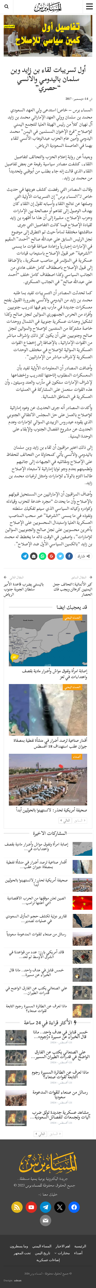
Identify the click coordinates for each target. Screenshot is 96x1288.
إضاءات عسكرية (48, 1260)
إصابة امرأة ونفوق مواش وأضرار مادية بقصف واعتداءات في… (36, 846)
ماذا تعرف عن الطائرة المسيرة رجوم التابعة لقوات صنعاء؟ (36, 1008)
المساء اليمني (72, 617)
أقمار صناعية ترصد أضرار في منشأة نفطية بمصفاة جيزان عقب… (36, 864)
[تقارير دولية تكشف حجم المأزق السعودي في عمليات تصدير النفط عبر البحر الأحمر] (82, 921)
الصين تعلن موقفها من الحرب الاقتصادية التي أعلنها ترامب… (36, 900)
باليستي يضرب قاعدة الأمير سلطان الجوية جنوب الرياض (24, 589)
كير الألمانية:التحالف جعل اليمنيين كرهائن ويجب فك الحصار (72, 589)
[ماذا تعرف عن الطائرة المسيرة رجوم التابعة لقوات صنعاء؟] (82, 1011)
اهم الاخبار (63, 1246)
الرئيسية (80, 1246)
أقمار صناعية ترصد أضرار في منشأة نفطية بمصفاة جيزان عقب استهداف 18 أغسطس (50, 743)
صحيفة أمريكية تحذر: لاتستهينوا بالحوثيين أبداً (51, 810)
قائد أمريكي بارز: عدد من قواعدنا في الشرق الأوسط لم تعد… (36, 954)
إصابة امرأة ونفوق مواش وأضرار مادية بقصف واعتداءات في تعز (54, 674)
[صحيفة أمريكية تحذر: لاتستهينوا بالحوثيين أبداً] (48, 780)
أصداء (76, 757)
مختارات (64, 1253)
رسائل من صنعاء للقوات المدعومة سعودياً (36, 934)
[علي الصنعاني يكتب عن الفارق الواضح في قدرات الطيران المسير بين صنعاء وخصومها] (82, 993)
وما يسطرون (19, 1246)
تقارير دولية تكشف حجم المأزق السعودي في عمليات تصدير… (36, 918)
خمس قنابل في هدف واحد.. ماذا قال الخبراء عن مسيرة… (36, 972)
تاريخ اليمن (42, 1253)
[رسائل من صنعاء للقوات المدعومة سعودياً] (82, 939)
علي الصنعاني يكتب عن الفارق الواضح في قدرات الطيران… (36, 990)
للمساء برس (34, 1185)
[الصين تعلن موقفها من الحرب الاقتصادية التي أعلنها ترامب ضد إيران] (82, 903)
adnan (17, 1280)
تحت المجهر (22, 1253)
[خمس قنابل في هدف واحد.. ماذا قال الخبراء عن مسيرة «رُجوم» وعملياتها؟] (82, 975)
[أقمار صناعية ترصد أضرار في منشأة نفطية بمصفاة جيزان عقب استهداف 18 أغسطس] (48, 710)
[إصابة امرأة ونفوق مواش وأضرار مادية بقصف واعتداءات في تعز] (48, 640)
